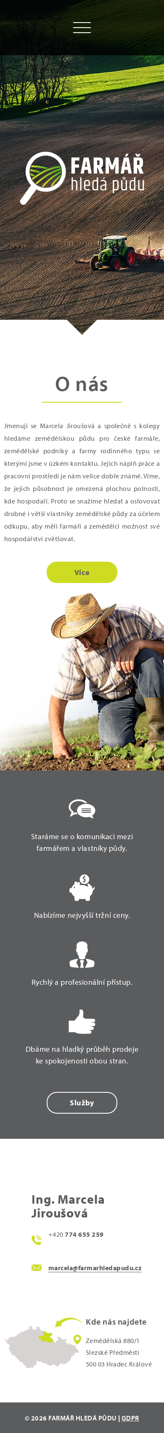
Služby (82, 1102)
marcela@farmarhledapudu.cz (95, 1268)
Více (82, 572)
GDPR (130, 1418)
